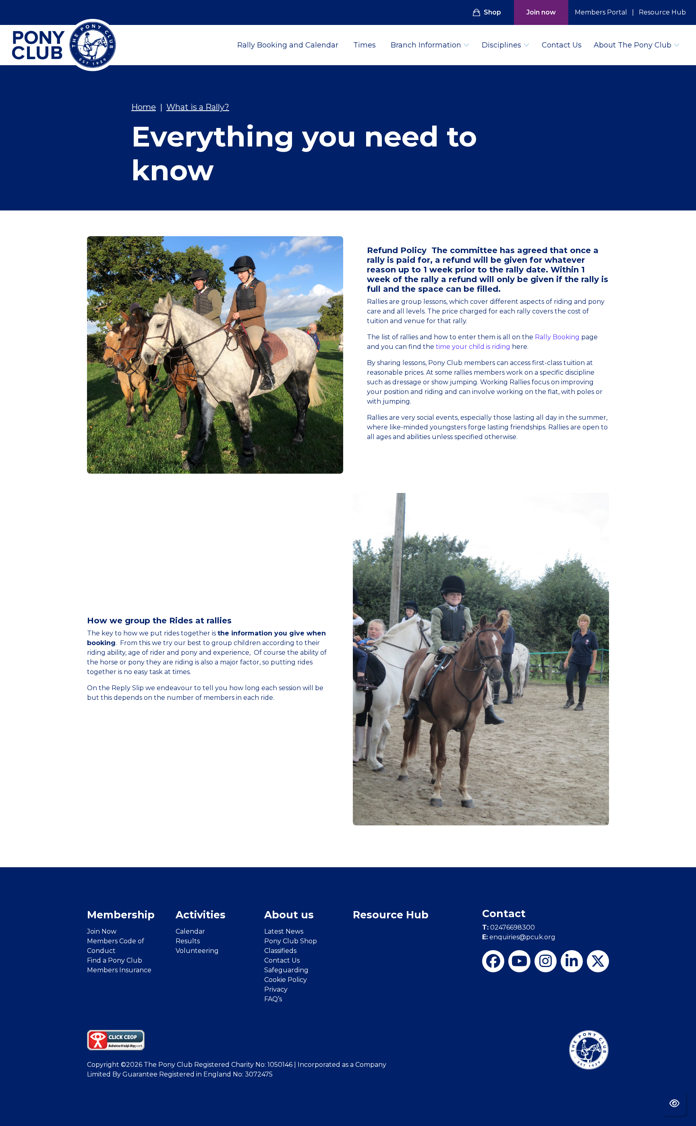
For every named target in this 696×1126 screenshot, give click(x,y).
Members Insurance (119, 970)
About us (289, 915)
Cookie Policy (285, 980)
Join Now (101, 931)
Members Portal (601, 12)
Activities (201, 915)
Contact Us (562, 45)
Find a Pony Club (114, 960)
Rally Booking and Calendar (287, 45)
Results (188, 941)
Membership (121, 915)
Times (364, 45)
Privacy (276, 989)
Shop (492, 12)
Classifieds (280, 951)
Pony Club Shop (290, 941)
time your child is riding (473, 347)
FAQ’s (273, 999)
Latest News (283, 931)
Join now (541, 12)
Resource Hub (662, 12)
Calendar (190, 931)
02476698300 (508, 927)
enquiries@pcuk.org (518, 937)
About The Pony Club (632, 45)
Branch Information (426, 45)
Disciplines (501, 45)
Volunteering (197, 951)
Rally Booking (557, 337)
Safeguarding (286, 970)
